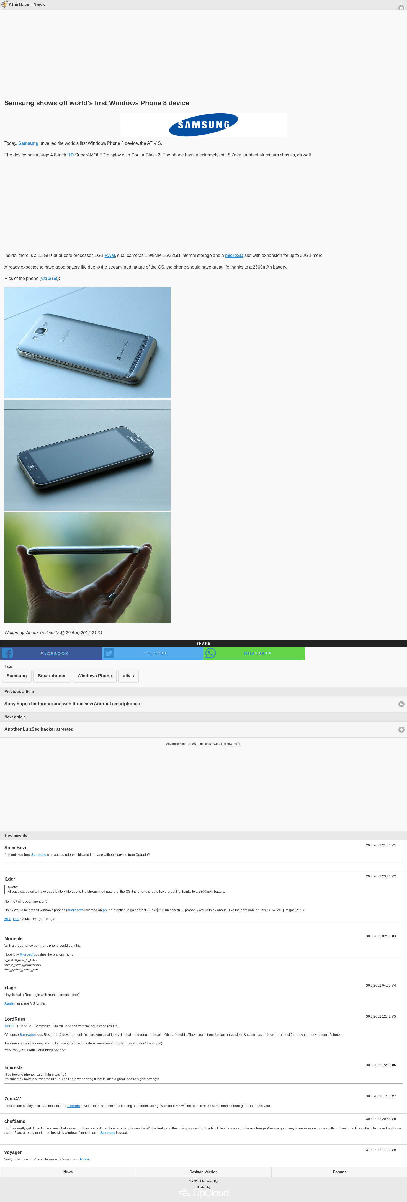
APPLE (10, 1026)
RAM (110, 255)
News (68, 1172)
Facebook (54, 653)
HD (70, 155)
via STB (49, 278)
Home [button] (401, 8)
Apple (9, 1003)
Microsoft (27, 954)
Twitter (156, 653)
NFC (7, 919)
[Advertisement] (201, 44)
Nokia (84, 1159)
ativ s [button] (128, 675)
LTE (16, 919)
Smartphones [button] (52, 675)
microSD (234, 255)
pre (105, 910)
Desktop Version (204, 1172)
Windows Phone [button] (95, 675)
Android (73, 1106)
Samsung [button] (17, 675)
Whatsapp (258, 653)
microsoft (75, 910)
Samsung (28, 143)
